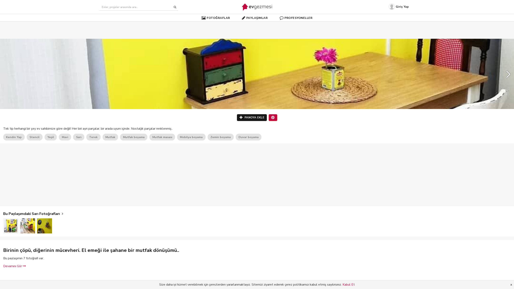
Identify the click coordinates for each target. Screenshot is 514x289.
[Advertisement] (257, 24)
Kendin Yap (14, 137)
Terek (93, 137)
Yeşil (50, 137)
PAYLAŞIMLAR (257, 18)
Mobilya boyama (191, 137)
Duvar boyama (249, 137)
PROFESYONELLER (298, 18)
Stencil (35, 137)
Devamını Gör (13, 266)
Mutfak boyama (134, 137)
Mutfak (110, 137)
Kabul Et (349, 284)
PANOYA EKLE (254, 117)
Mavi (65, 137)
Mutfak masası (162, 137)
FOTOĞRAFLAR (218, 18)
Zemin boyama (220, 137)
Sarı (79, 137)
